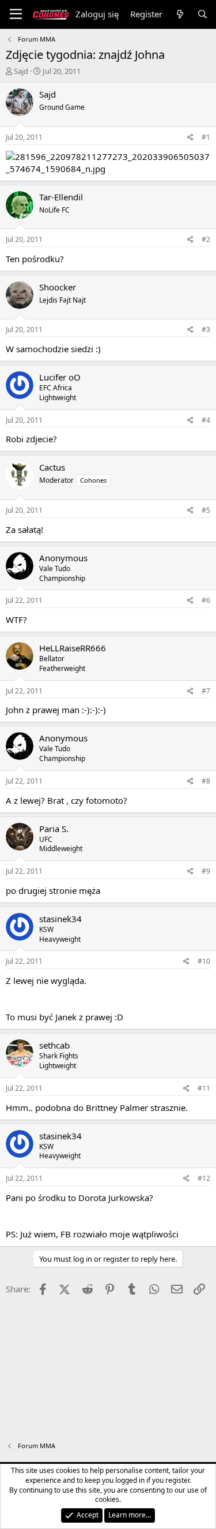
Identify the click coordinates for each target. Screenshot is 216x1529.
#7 (206, 691)
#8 (206, 781)
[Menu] (15, 14)
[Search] (202, 14)
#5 (206, 510)
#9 (206, 871)
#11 (204, 1088)
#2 (206, 239)
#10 (204, 961)
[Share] (190, 137)
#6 (206, 600)
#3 (206, 329)
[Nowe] (179, 14)
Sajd (21, 71)
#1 (206, 137)
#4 (206, 420)
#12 (204, 1178)
